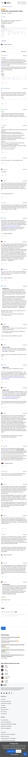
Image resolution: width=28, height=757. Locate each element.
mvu (6, 669)
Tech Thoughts (4, 658)
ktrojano (6, 680)
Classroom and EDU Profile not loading (9, 637)
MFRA (4, 16)
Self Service (3, 732)
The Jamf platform (5, 719)
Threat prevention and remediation (8, 738)
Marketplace (3, 707)
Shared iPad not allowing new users (9, 641)
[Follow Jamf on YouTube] (6, 693)
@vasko (2, 65)
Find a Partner (4, 711)
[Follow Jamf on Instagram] (9, 693)
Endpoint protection (5, 736)
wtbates (4, 180)
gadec (4, 534)
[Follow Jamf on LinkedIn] (4, 693)
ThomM (6, 673)
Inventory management (6, 728)
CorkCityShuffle (6, 88)
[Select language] (18, 3)
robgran (4, 218)
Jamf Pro (4, 40)
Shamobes (5, 109)
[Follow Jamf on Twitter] (1, 693)
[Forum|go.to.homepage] (7, 3)
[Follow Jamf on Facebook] (11, 693)
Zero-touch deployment (6, 722)
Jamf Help (3, 699)
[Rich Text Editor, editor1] (14, 619)
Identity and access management (8, 734)
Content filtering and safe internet (8, 740)
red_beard (5, 563)
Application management (6, 726)
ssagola (4, 241)
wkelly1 (4, 202)
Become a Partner (4, 709)
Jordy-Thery (7, 677)
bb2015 (4, 125)
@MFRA (3, 57)
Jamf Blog (3, 705)
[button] (2, 3)
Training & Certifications (6, 701)
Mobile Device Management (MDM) (8, 724)
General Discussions (7, 6)
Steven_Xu (5, 169)
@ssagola (3, 271)
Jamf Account (4, 713)
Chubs (6, 665)
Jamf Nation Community (6, 703)
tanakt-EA (5, 55)
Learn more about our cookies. (17, 748)
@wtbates (5, 448)
